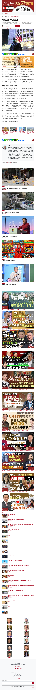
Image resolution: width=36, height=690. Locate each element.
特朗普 (9, 162)
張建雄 (9, 611)
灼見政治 (3, 186)
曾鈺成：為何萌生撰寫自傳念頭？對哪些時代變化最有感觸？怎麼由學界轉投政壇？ (5, 133)
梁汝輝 (9, 571)
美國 (6, 162)
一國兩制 (3, 162)
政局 (4, 16)
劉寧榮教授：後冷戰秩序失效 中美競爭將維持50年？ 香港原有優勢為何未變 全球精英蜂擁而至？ (18, 410)
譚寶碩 (9, 535)
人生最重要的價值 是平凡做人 (12, 534)
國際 (6, 16)
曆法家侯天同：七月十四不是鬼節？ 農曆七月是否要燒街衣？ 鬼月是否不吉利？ (15, 430)
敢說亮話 (18, 26)
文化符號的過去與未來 (11, 514)
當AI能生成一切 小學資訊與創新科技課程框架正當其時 (16, 570)
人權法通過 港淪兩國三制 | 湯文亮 (14, 16)
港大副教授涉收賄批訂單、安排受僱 (13, 555)
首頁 (2, 16)
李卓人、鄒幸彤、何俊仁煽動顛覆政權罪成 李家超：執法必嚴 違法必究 (18, 565)
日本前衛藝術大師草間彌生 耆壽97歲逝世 (8, 260)
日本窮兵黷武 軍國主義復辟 (12, 600)
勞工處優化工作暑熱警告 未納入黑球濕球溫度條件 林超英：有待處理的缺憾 (14, 188)
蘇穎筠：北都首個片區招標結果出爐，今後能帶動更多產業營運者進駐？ (14, 309)
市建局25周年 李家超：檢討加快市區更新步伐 (15, 560)
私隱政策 (33, 687)
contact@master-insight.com (19, 676)
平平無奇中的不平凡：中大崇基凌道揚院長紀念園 (15, 590)
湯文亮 (7, 26)
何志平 (9, 515)
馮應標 (9, 606)
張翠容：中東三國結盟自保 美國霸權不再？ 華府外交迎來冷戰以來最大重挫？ (15, 491)
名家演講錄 (3, 283)
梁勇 (9, 591)
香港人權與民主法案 (14, 162)
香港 (8, 16)
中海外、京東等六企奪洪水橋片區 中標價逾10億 (30, 132)
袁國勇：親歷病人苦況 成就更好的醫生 (14, 529)
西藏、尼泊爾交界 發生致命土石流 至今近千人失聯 (10, 212)
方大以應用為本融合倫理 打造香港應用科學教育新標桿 (16, 519)
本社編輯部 (4, 189)
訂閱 (33, 683)
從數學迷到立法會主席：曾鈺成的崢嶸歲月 (22, 132)
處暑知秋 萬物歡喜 (11, 575)
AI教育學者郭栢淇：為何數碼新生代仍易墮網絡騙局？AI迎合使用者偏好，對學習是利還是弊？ (17, 450)
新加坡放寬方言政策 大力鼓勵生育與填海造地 (9, 236)
